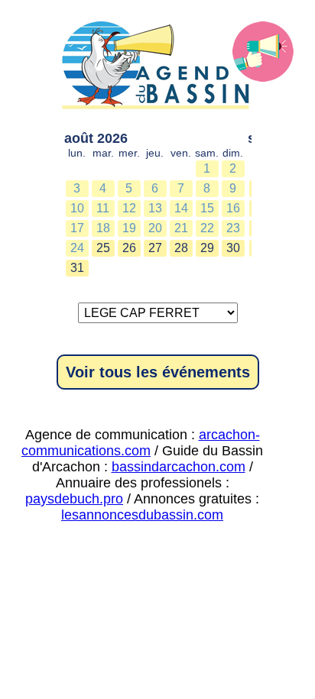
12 (129, 208)
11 (102, 208)
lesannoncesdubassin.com (142, 515)
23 (233, 228)
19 (129, 228)
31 (77, 267)
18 (103, 228)
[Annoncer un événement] (263, 52)
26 (129, 247)
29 (207, 247)
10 (77, 208)
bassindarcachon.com (178, 466)
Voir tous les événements (158, 372)
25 (103, 247)
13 (155, 208)
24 (77, 247)
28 (181, 247)
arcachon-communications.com (140, 442)
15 (207, 208)
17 (77, 228)
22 (207, 228)
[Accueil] (158, 68)
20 (155, 228)
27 (155, 247)
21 (181, 228)
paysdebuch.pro (74, 498)
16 (233, 208)
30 (233, 247)
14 (181, 208)
